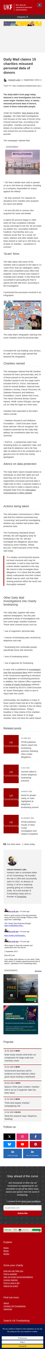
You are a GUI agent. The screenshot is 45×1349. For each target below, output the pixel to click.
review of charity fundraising (18, 684)
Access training (10, 1280)
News (6, 1248)
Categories (21, 17)
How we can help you (13, 1271)
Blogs (6, 1251)
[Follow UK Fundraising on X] (9, 1136)
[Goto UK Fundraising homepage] (21, 7)
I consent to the (24, 1201)
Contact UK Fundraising (14, 1306)
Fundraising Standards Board (26, 86)
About (6, 1303)
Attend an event (10, 1286)
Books (6, 1254)
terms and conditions (31, 1201)
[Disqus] (22, 936)
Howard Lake (14, 80)
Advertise (38, 971)
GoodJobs (21, 896)
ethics (14, 86)
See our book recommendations (18, 1277)
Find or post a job (11, 1283)
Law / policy (41, 86)
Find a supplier (10, 1274)
